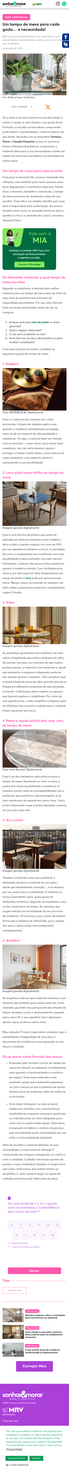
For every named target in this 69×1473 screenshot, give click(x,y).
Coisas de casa (14, 1291)
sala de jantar (41, 322)
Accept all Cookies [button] (16, 1458)
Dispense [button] (36, 1458)
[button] (17, 1465)
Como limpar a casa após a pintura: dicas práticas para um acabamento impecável (44, 1334)
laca (28, 578)
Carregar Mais (34, 1366)
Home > (9, 17)
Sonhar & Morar (14, 3)
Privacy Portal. (14, 1449)
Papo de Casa (20, 17)
